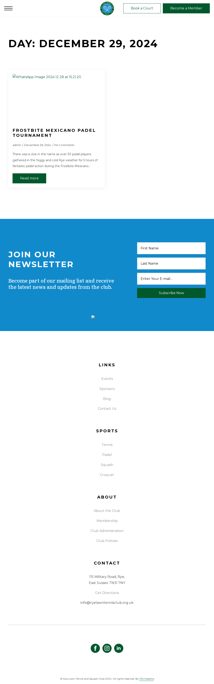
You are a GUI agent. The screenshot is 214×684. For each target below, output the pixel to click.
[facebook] (95, 648)
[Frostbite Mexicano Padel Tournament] (57, 99)
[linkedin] (118, 648)
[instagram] (107, 648)
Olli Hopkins (146, 678)
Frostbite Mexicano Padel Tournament (54, 133)
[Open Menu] (8, 8)
